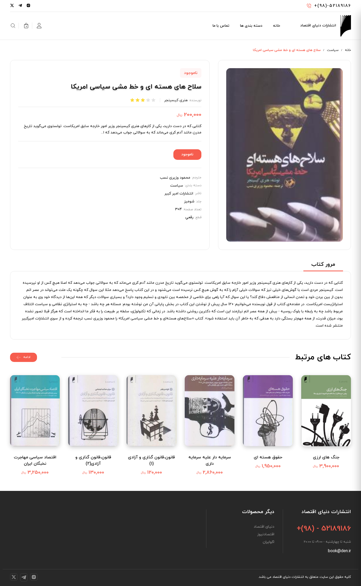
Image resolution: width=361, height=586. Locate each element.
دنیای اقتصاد (264, 527)
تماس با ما (220, 25)
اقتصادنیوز (265, 534)
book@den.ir (339, 551)
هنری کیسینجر (176, 100)
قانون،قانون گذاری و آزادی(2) (93, 460)
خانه (276, 25)
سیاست (333, 50)
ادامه (26, 357)
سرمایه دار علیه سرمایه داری (209, 460)
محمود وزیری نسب (175, 178)
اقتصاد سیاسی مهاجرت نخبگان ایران (35, 460)
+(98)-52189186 (332, 6)
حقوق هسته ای (268, 457)
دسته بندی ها (251, 25)
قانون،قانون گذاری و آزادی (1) (151, 460)
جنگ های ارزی (326, 457)
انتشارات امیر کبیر (178, 194)
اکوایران (268, 542)
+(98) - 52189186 (324, 528)
